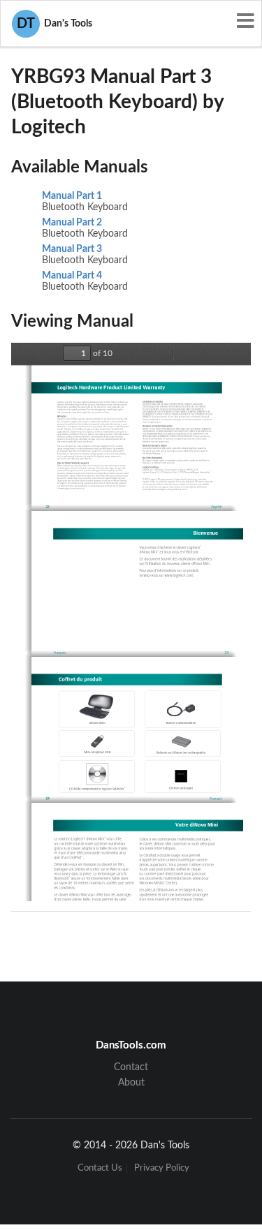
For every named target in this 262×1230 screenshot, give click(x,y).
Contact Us (100, 1168)
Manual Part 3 (72, 249)
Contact (131, 1067)
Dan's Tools (54, 24)
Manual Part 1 (72, 196)
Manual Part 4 (72, 276)
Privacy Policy (161, 1168)
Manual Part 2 (72, 223)
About (131, 1083)
